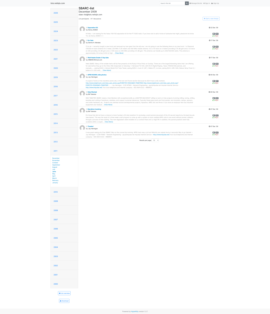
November (56, 160)
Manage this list (196, 3)
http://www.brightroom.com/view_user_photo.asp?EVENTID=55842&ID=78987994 (114, 83)
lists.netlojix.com (58, 3)
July (53, 169)
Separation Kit (92, 27)
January (55, 182)
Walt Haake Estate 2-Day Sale (98, 57)
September (56, 165)
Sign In (207, 3)
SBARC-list (86, 8)
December (55, 158)
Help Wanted (92, 92)
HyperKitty (134, 311)
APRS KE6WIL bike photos (97, 75)
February (55, 180)
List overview (65, 293)
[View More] (119, 53)
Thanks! (90, 126)
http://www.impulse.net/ (94, 87)
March (54, 178)
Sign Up (216, 3)
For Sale (90, 40)
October (55, 163)
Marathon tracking (94, 109)
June (54, 171)
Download (65, 301)
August (54, 167)
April (53, 176)
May (53, 174)
